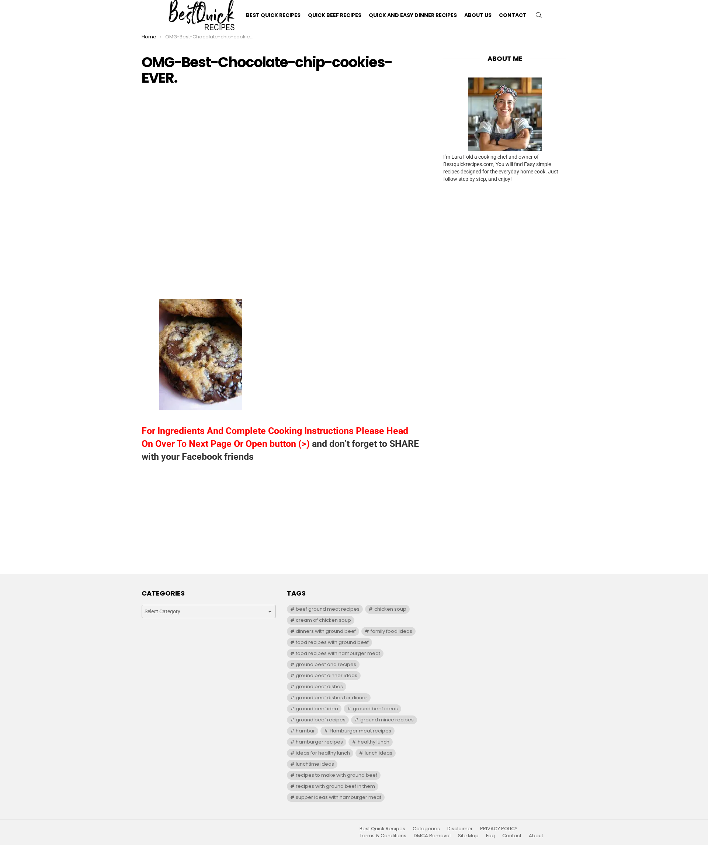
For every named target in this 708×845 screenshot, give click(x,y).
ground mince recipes (387, 719)
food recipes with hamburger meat (338, 653)
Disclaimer (460, 829)
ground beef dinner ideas (326, 675)
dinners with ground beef (326, 631)
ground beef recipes (321, 719)
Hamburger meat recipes (360, 730)
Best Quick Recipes (273, 15)
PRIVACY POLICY (498, 829)
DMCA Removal (432, 836)
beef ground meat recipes (328, 609)
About (536, 836)
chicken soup (390, 609)
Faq (490, 836)
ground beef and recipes (326, 664)
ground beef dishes (319, 686)
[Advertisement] (281, 144)
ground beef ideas (375, 708)
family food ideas (391, 631)
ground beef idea (317, 708)
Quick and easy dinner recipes (413, 15)
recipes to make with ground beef (336, 775)
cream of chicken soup (323, 620)
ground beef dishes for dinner (331, 697)
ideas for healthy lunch (323, 752)
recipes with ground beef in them (335, 786)
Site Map (468, 836)
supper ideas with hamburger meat (338, 797)
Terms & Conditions (383, 836)
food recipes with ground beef (332, 642)
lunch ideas (378, 752)
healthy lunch (373, 741)
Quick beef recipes (334, 15)
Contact (513, 15)
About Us (478, 15)
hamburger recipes (319, 741)
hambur (305, 730)
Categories (426, 829)
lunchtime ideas (315, 764)
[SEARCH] (539, 15)
